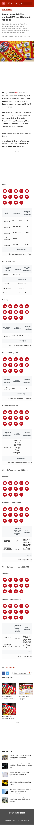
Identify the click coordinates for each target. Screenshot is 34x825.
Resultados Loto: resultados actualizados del (24, 698)
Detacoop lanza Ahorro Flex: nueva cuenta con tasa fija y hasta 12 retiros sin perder (20, 799)
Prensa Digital (8, 820)
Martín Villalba (9, 36)
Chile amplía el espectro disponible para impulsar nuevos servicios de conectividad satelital (21, 791)
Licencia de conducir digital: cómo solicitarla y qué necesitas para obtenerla (19, 774)
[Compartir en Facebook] (3, 673)
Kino (16, 93)
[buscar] (21, 3)
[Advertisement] (17, 78)
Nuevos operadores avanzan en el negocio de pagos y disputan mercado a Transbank (21, 782)
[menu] (15, 3)
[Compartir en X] (7, 673)
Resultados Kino (10, 667)
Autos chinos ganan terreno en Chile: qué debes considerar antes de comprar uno (21, 765)
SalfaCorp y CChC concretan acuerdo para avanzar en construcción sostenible (20, 757)
